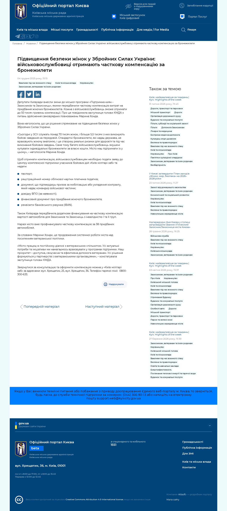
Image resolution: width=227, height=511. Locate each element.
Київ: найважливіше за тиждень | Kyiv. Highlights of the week (169, 98)
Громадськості (192, 442)
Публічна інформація (197, 447)
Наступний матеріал (102, 306)
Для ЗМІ (188, 453)
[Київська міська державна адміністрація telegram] (17, 36)
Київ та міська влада (196, 461)
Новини (31, 43)
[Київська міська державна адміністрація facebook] (22, 36)
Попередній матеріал (41, 306)
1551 (113, 444)
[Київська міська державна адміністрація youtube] (27, 36)
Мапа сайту (173, 499)
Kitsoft (182, 494)
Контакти (189, 467)
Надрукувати (116, 284)
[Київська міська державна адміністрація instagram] (36, 36)
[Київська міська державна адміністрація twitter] (31, 36)
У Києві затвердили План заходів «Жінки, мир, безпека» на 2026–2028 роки (169, 176)
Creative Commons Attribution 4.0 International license (94, 499)
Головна (17, 43)
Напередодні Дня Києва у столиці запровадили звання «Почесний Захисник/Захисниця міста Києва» (170, 224)
